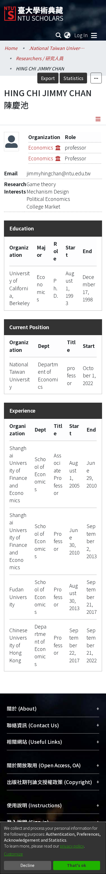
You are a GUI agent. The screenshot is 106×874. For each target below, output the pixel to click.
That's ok (76, 865)
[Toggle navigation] (94, 35)
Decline (27, 865)
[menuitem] (68, 35)
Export (48, 78)
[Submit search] (58, 35)
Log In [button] (81, 35)
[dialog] (53, 848)
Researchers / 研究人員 (39, 58)
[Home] (33, 11)
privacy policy (72, 846)
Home (11, 48)
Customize (13, 854)
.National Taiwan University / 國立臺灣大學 (57, 48)
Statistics (73, 78)
